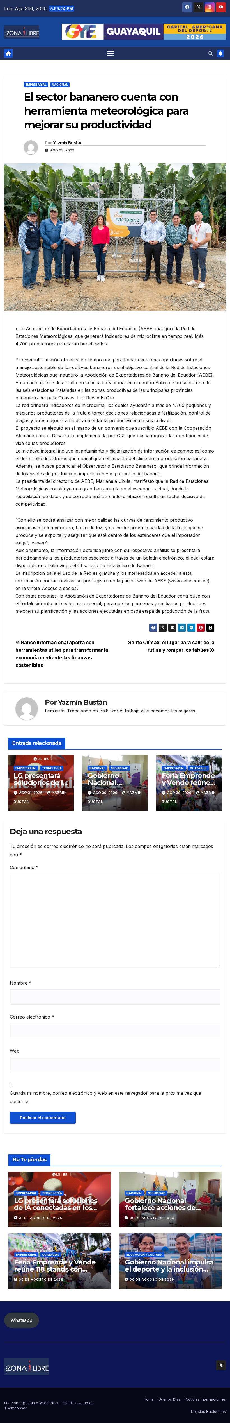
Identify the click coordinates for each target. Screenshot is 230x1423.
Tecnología (52, 768)
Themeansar (15, 1408)
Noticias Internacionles (206, 1399)
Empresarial (36, 84)
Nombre (20, 983)
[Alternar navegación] (111, 53)
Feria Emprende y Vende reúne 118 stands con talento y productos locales (59, 1269)
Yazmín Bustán (67, 142)
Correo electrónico (32, 1017)
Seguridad (119, 768)
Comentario (24, 867)
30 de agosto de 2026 (152, 1218)
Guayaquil (198, 768)
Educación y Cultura (144, 1254)
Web (14, 1051)
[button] (210, 53)
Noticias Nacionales (208, 1411)
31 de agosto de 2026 (41, 1218)
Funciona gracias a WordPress (31, 1403)
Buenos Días (170, 1399)
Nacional (60, 84)
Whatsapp (21, 1320)
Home (149, 1399)
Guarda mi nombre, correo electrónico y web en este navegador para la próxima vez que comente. (105, 1097)
